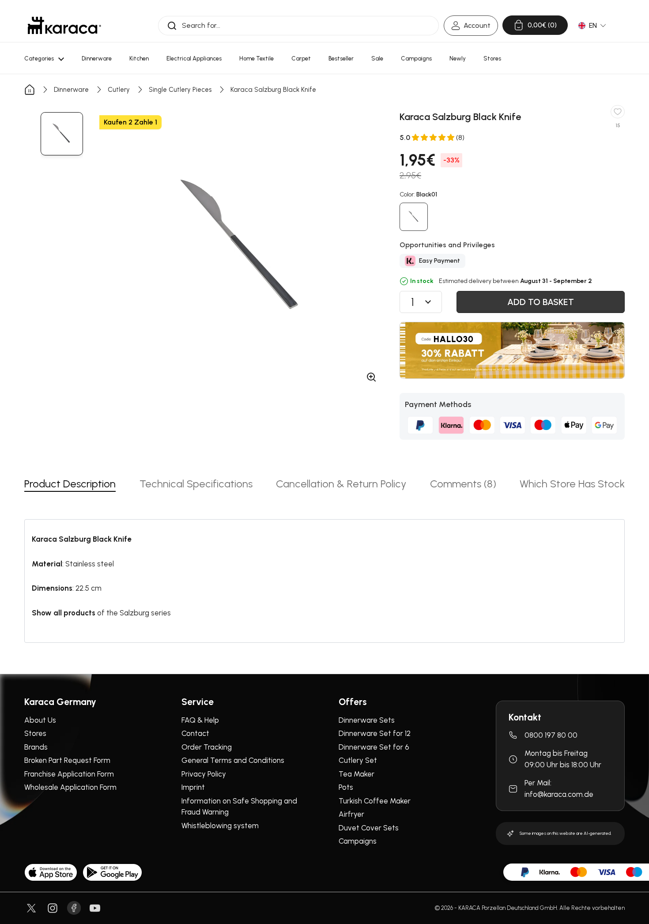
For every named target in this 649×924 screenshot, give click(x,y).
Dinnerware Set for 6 (374, 747)
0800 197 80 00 (550, 735)
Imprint (193, 787)
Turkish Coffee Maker (375, 800)
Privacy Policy (203, 773)
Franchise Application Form (69, 773)
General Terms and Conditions (232, 760)
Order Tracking (206, 747)
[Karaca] (64, 25)
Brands (36, 747)
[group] (62, 133)
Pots (346, 787)
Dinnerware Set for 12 (375, 733)
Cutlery (119, 90)
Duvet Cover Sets (369, 827)
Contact (195, 733)
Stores (35, 733)
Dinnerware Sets (367, 720)
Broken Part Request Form (67, 760)
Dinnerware (71, 90)
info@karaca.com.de (558, 794)
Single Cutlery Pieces (180, 90)
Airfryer (351, 814)
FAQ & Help (200, 720)
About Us (40, 720)
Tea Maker (356, 773)
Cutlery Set (358, 760)
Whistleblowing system (220, 825)
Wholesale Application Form (70, 787)
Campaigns (358, 841)
